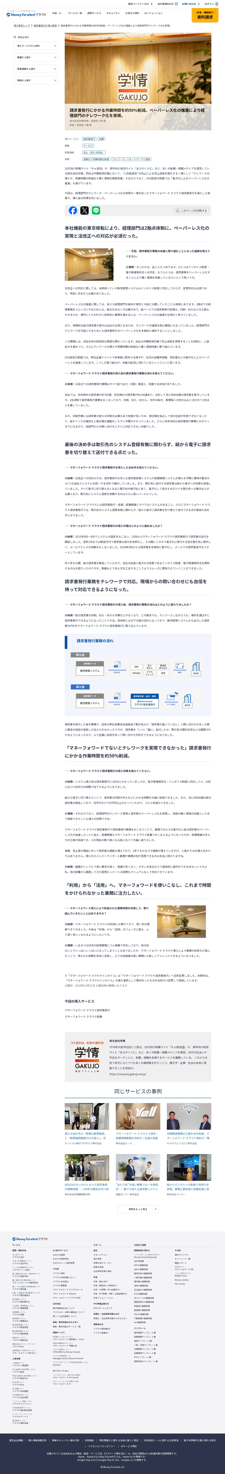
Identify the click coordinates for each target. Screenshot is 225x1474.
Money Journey (181, 1279)
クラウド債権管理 (23, 1306)
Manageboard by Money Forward (68, 1357)
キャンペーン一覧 (182, 1258)
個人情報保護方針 (37, 1440)
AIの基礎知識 (140, 1322)
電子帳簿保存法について (64, 1308)
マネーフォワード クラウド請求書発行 (171, 193)
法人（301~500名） (94, 152)
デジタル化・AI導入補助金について (68, 1312)
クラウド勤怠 (23, 1370)
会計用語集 (139, 1261)
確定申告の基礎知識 (143, 1273)
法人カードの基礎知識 (144, 1298)
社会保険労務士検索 (102, 1271)
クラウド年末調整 (20, 1389)
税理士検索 (98, 1267)
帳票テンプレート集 (143, 1341)
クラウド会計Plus (22, 1262)
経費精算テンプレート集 (145, 1336)
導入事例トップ (22, 25)
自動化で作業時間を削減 (96, 159)
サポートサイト (100, 1254)
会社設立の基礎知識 (143, 1289)
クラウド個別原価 (20, 1332)
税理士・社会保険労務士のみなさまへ (110, 1318)
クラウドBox (23, 1345)
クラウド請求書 (26, 1287)
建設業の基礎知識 (142, 1310)
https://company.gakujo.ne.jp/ (127, 1074)
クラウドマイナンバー (22, 1402)
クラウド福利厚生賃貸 (22, 1409)
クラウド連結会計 (20, 1338)
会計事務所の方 (165, 3)
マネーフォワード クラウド (81, 505)
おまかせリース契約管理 (63, 1263)
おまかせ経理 (59, 1254)
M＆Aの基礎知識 (141, 1314)
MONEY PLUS (183, 1274)
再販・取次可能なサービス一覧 (67, 1326)
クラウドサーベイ (22, 1415)
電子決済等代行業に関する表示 (200, 1440)
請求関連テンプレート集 (145, 1332)
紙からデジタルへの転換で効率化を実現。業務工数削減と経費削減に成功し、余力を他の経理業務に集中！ (188, 1187)
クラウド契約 (59, 1273)
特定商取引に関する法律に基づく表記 (119, 1440)
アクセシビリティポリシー (102, 1446)
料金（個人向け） (101, 1281)
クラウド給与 (18, 1383)
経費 (101, 139)
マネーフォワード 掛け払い (24, 1351)
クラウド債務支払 (20, 1319)
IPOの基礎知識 (140, 1293)
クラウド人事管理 (20, 1364)
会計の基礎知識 (141, 1269)
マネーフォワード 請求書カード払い (69, 1338)
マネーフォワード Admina (64, 1293)
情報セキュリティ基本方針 (66, 1440)
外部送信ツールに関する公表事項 (161, 1440)
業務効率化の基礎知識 (144, 1302)
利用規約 (89, 1440)
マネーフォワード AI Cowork (67, 1376)
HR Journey (180, 1283)
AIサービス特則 (129, 1446)
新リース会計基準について (64, 1316)
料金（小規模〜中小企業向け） (107, 1289)
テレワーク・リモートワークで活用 (131, 159)
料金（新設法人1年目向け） (106, 1285)
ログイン (209, 3)
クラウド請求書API (102, 1328)
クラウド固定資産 (20, 1326)
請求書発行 (89, 139)
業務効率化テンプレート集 (146, 1361)
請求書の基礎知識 (142, 1281)
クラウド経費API (101, 1332)
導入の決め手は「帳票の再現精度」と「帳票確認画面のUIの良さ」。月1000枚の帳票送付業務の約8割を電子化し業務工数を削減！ (87, 1136)
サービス (88, 145)
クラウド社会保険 (20, 1396)
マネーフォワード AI (66, 1382)
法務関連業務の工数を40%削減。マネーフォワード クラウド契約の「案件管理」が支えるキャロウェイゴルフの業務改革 (188, 1136)
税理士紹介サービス (102, 1263)
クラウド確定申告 (26, 1275)
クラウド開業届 (60, 1285)
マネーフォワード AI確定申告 (25, 1281)
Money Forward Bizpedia (147, 1255)
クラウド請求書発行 (26, 1294)
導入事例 (97, 1258)
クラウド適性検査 (20, 1421)
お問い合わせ (189, 3)
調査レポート (181, 1263)
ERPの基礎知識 (141, 1265)
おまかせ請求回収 (61, 1258)
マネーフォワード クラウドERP (67, 1297)
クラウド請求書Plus (21, 1300)
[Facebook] (73, 210)
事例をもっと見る (138, 1209)
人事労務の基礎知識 (143, 1277)
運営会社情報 (16, 1440)
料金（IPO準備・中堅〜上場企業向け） (111, 1293)
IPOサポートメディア (103, 1308)
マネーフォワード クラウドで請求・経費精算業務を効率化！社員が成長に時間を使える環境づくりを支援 (137, 1136)
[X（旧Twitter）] (84, 210)
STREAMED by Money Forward (66, 1350)
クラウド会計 (18, 1255)
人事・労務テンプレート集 (146, 1345)
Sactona (70, 1363)
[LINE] (96, 210)
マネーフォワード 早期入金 (65, 1344)
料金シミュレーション (103, 1297)
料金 (54, 13)
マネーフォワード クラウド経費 (133, 835)
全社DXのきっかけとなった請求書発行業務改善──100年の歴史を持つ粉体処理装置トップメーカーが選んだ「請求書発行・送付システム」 (87, 1187)
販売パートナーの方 (138, 3)
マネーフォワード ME (184, 1268)
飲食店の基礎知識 (142, 1306)
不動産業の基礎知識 (143, 1318)
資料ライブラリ (182, 1254)
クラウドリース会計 (23, 1268)
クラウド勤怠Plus (24, 1377)
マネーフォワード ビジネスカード (68, 1289)
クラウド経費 (19, 1313)
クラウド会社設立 (61, 1281)
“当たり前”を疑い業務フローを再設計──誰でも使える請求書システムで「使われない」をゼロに (137, 1187)
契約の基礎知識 (141, 1285)
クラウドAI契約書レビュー (64, 1277)
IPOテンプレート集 (142, 1357)
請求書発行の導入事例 (45, 25)
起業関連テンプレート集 (145, 1353)
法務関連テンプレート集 (145, 1349)
